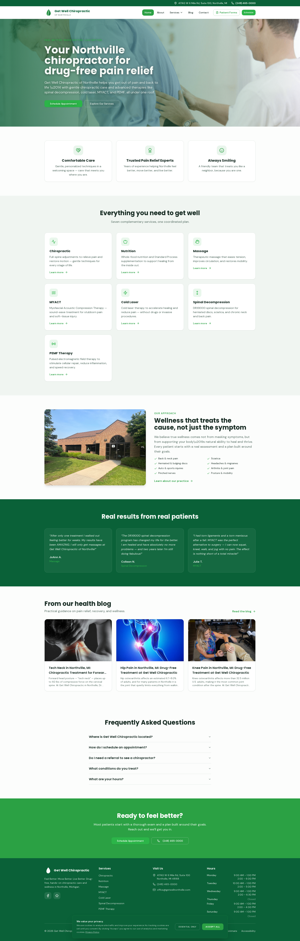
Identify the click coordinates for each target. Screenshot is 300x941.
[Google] (56, 895)
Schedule (248, 12)
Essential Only (187, 926)
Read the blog (241, 611)
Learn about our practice (171, 481)
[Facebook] (47, 895)
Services (174, 12)
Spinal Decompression (111, 903)
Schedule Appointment (63, 103)
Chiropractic (106, 875)
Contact (204, 12)
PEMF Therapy (107, 908)
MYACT (103, 892)
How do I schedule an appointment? (118, 747)
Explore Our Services (102, 103)
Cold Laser (105, 897)
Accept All (213, 926)
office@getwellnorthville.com (173, 889)
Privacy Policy (92, 932)
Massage (104, 886)
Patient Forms (228, 12)
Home (148, 12)
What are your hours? (106, 779)
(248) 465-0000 (245, 3)
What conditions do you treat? (113, 768)
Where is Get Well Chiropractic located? (121, 737)
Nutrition (104, 881)
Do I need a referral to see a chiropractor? (122, 758)
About (160, 12)
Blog (190, 12)
